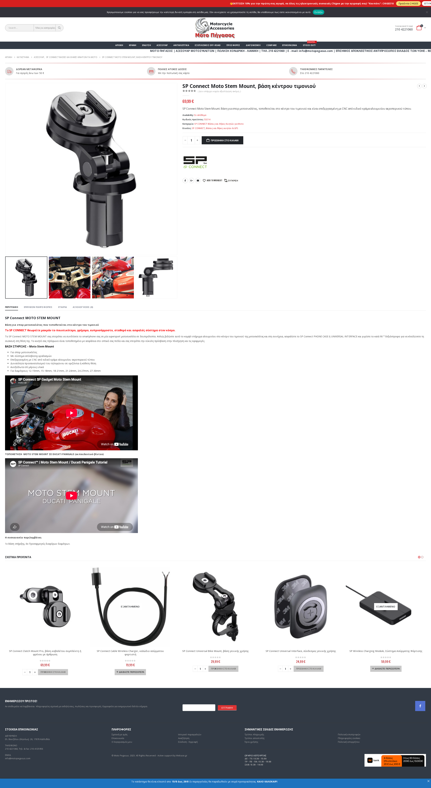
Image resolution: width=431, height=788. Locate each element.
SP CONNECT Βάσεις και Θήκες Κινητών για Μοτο (219, 123)
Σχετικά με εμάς (120, 734)
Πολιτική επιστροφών (349, 734)
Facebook (185, 180)
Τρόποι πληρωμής (254, 734)
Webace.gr (181, 755)
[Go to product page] (45, 607)
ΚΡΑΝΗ (132, 45)
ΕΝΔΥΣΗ (146, 45)
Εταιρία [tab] (62, 307)
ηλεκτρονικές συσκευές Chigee (259, 3)
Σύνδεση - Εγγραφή (188, 742)
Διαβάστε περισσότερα (131, 671)
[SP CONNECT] (195, 162)
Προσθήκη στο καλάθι (225, 140)
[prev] (419, 86)
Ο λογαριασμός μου (122, 742)
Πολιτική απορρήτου (349, 742)
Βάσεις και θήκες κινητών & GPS (222, 128)
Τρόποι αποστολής (254, 738)
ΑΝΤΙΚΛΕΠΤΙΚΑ (181, 45)
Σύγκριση (233, 180)
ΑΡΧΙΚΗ (119, 45)
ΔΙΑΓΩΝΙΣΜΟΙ (253, 45)
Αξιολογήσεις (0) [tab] (83, 307)
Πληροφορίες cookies (349, 738)
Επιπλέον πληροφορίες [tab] (38, 307)
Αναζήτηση (184, 738)
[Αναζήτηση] (59, 27)
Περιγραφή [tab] (11, 307)
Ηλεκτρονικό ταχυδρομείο (198, 180)
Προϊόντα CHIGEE (347, 3)
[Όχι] (426, 12)
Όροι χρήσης (251, 742)
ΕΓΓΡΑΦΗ (227, 707)
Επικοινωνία (289, 45)
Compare (271, 45)
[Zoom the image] (395, 755)
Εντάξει (318, 12)
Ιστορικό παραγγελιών (189, 734)
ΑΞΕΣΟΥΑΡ (162, 45)
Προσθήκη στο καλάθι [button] (53, 671)
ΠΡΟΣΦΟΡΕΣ (233, 45)
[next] (424, 86)
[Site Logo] (215, 27)
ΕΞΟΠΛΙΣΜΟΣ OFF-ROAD (208, 45)
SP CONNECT (198, 128)
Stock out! (309, 44)
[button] (5, 165)
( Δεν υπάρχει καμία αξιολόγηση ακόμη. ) (219, 91)
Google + (191, 180)
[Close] (428, 2)
